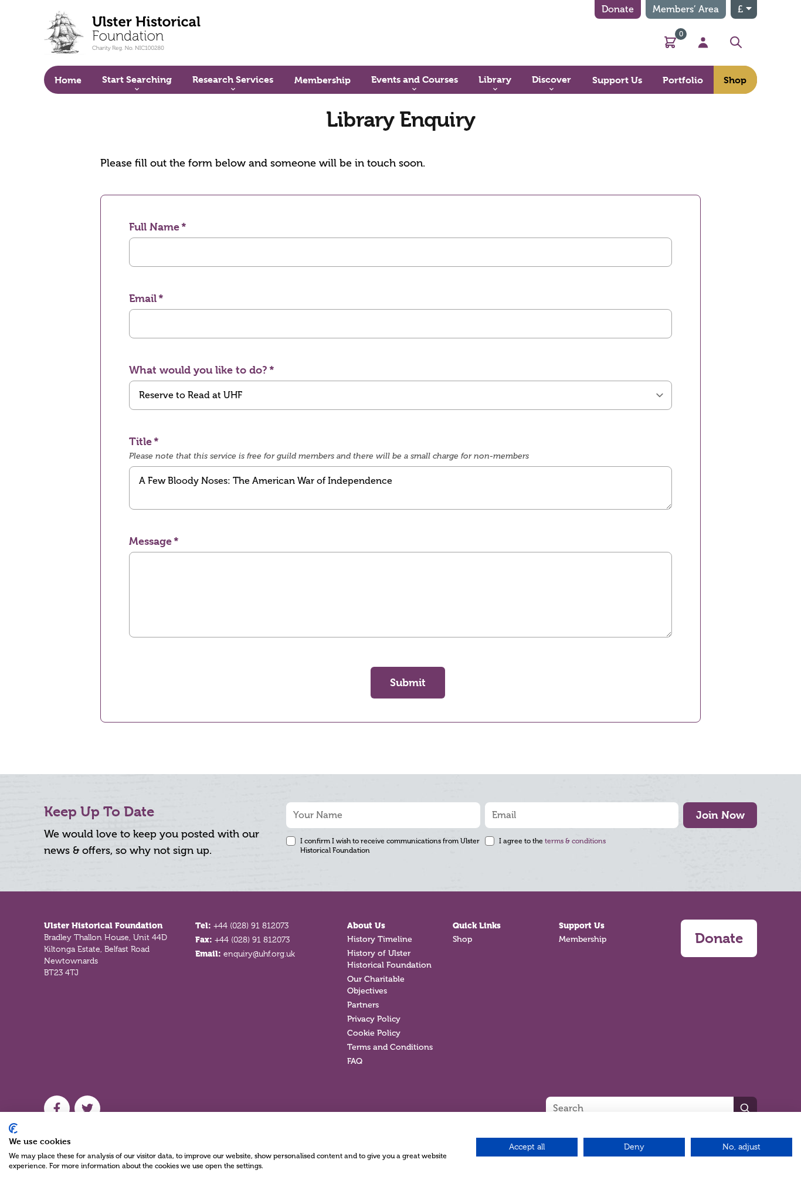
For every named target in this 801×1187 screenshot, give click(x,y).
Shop (462, 939)
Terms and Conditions (390, 1047)
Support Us (582, 925)
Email (143, 298)
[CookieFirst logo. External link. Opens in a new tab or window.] (13, 1128)
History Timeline (379, 939)
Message (150, 541)
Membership (582, 939)
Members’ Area (686, 9)
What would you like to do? (198, 370)
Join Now (720, 815)
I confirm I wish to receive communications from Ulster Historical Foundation (390, 845)
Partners (363, 1005)
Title (140, 441)
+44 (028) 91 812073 (251, 925)
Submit (408, 682)
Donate (618, 9)
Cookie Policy (373, 1033)
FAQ (354, 1061)
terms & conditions (575, 841)
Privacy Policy (373, 1019)
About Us (366, 925)
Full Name (154, 227)
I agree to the (552, 841)
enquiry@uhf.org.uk (259, 953)
